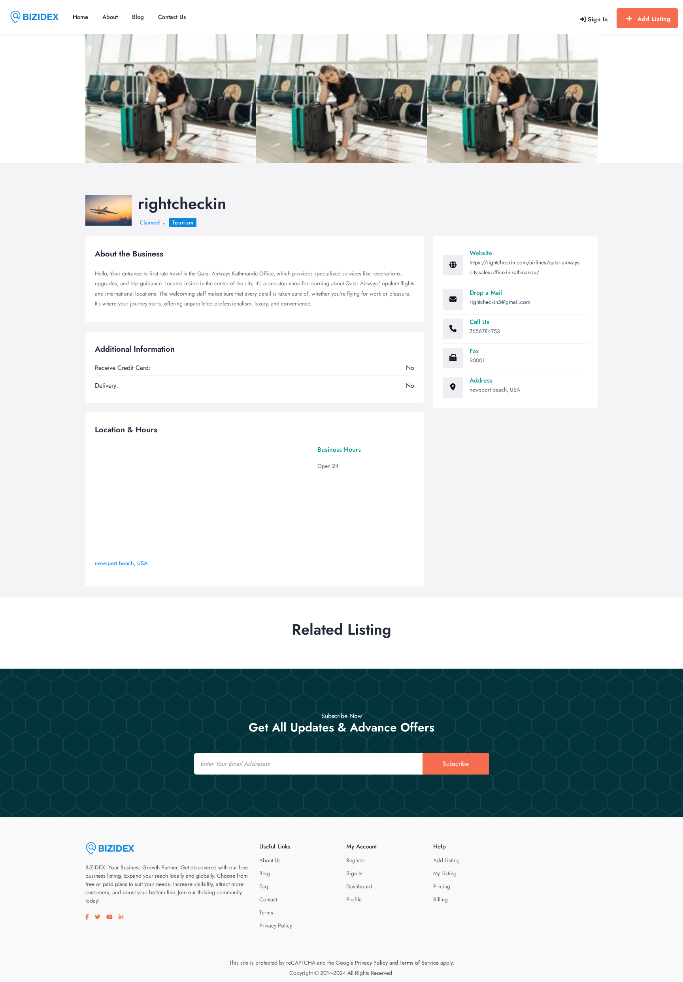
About (110, 17)
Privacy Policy (275, 925)
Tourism (183, 222)
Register (355, 860)
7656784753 (485, 331)
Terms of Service (419, 963)
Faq (263, 886)
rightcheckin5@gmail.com (500, 302)
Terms (266, 912)
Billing (440, 899)
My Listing (445, 873)
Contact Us (172, 17)
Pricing (441, 886)
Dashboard (359, 886)
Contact (268, 899)
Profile (354, 899)
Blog (138, 17)
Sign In (354, 873)
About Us (270, 860)
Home (80, 17)
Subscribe (456, 763)
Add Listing (654, 19)
